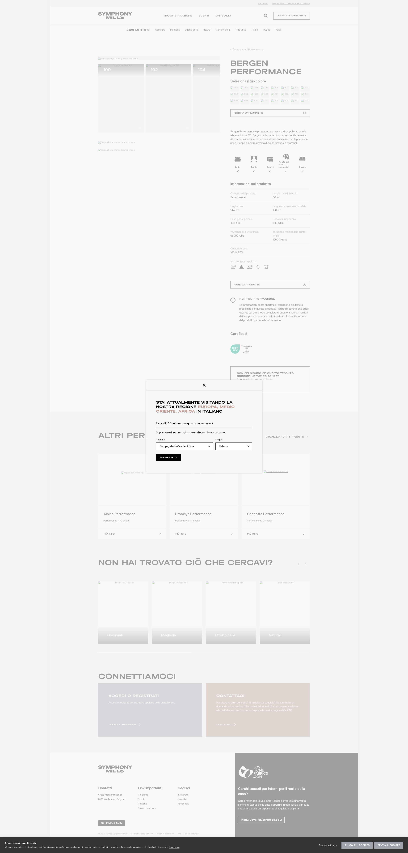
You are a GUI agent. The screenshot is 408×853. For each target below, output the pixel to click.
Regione (160, 439)
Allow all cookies (357, 845)
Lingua (218, 439)
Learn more (174, 847)
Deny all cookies (389, 845)
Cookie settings (328, 845)
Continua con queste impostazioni (191, 423)
